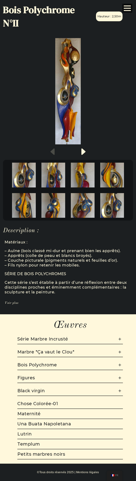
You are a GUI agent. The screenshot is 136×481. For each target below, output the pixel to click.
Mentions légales (87, 472)
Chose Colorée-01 (37, 403)
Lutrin (24, 434)
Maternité (29, 413)
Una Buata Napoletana (44, 423)
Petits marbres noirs (41, 454)
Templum (28, 444)
